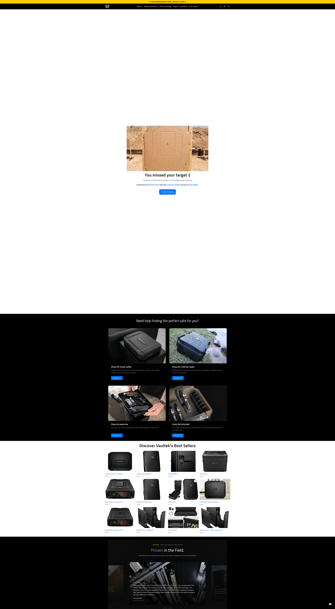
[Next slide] (196, 461)
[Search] (221, 6)
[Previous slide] (170, 461)
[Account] (224, 6)
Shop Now (116, 378)
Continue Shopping (167, 192)
